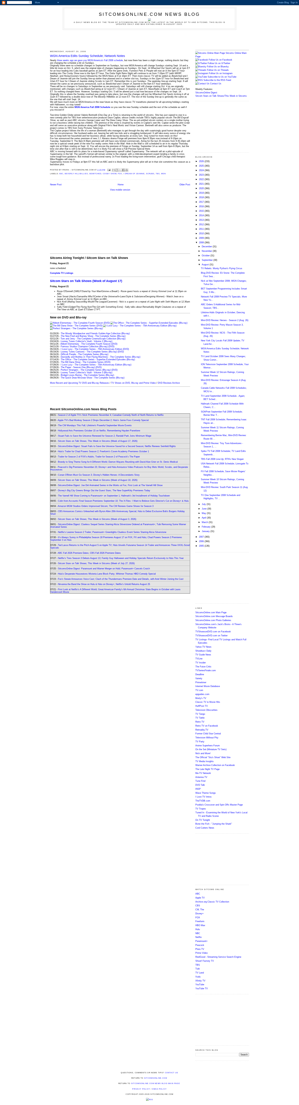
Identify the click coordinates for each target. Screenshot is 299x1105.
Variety (198, 678)
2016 (202, 206)
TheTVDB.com (202, 800)
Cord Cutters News (204, 827)
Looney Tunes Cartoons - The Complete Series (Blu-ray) (89, 351)
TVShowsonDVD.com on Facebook (213, 631)
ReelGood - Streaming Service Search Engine (218, 957)
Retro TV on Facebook (206, 725)
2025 (202, 166)
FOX (197, 917)
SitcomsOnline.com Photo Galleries (213, 620)
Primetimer (200, 682)
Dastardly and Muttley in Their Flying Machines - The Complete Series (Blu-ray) (100, 357)
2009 (202, 238)
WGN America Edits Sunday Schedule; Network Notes (87, 56)
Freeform (199, 921)
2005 (202, 546)
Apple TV (200, 897)
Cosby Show (109, 174)
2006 (202, 541)
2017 (202, 202)
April (204, 517)
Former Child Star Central (208, 733)
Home (121, 184)
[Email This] (113, 170)
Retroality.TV (201, 729)
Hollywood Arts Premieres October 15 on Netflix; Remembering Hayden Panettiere (99, 430)
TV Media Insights (204, 761)
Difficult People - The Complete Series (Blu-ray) (84, 354)
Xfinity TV (200, 980)
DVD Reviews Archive (169, 383)
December (207, 246)
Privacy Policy (141, 1089)
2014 (202, 215)
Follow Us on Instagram (221, 73)
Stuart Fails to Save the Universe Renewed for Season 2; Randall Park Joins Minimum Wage (104, 436)
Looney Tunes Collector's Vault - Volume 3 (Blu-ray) (86, 372)
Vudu (198, 976)
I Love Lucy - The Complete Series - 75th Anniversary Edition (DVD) (95, 349)
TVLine (198, 658)
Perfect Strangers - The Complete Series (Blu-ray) (86, 370)
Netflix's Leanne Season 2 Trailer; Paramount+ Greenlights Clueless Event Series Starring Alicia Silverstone (112, 532)
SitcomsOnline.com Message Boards (214, 616)
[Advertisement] (149, 39)
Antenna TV (201, 777)
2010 (202, 233)
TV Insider (200, 662)
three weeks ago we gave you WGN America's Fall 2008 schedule (90, 60)
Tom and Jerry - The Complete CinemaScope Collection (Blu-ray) (93, 338)
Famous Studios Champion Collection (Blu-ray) (84, 346)
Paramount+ (201, 941)
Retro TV (199, 721)
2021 (202, 184)
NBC (197, 933)
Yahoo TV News (203, 647)
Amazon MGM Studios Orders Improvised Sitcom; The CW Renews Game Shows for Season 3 (105, 506)
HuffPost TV (201, 706)
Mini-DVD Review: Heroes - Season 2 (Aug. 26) (224, 320)
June (204, 508)
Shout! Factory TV (204, 961)
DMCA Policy (159, 1089)
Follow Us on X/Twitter (219, 63)
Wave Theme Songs (205, 793)
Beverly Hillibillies (76, 174)
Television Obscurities (206, 710)
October (206, 255)
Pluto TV (199, 949)
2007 (202, 536)
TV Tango (200, 714)
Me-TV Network (203, 773)
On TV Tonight (202, 820)
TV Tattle (200, 717)
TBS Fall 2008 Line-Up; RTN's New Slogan (222, 459)
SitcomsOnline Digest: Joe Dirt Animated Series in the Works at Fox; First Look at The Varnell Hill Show (110, 485)
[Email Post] (109, 170)
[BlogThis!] (117, 170)
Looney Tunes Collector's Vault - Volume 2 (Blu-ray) (86, 341)
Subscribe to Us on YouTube (222, 76)
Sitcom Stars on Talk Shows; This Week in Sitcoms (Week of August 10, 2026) (97, 480)
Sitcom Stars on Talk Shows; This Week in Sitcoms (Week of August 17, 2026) (97, 441)
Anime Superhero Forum (207, 745)
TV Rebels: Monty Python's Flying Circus (221, 268)
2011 (202, 229)
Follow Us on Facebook (220, 59)
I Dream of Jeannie (134, 174)
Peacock (199, 945)
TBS (158, 174)
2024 (202, 170)
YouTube (199, 984)
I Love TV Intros (203, 796)
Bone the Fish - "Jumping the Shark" (213, 824)
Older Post (184, 184)
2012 (202, 224)
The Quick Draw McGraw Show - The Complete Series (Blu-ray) (92, 377)
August (206, 264)
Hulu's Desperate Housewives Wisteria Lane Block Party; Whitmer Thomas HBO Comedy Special (107, 573)
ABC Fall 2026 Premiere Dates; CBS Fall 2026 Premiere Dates (89, 553)
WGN (163, 174)
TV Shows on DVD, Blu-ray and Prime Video (133, 383)
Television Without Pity (206, 737)
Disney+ (199, 913)
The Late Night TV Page (207, 769)
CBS (197, 905)
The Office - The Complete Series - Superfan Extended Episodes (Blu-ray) (98, 359)
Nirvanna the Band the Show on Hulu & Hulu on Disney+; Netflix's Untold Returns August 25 (104, 584)
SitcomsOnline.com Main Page (210, 612)
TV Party (199, 741)
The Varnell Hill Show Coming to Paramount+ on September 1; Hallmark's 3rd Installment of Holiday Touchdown (114, 495)
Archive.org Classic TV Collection (212, 901)
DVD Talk (200, 785)
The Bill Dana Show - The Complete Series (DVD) (85, 362)
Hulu (197, 929)
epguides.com (202, 694)
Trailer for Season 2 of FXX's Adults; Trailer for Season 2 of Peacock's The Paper (99, 456)
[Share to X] (120, 170)
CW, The (199, 909)
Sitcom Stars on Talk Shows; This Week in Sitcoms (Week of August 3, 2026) (97, 519)
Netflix (198, 937)
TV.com (199, 690)
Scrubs (150, 174)
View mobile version (120, 189)
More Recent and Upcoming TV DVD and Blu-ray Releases (79, 383)
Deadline (199, 674)
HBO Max (200, 925)
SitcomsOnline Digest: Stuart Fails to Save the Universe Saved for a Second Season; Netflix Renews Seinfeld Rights (117, 446)
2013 (202, 220)
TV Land (199, 972)
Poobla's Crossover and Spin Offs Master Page (219, 804)
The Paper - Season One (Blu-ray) (78, 367)
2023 (202, 175)
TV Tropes (200, 808)
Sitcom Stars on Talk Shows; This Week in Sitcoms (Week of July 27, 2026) (96, 563)
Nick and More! (203, 753)
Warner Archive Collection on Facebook (215, 765)
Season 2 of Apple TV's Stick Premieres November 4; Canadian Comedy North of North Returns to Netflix (111, 415)
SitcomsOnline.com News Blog (149, 14)
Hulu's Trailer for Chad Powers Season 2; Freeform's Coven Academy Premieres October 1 (103, 451)
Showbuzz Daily (203, 650)
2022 (202, 179)
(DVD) (111, 346)
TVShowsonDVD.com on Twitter (211, 635)
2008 (202, 242)
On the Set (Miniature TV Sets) (210, 749)
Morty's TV (200, 698)
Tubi (197, 968)
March (205, 522)
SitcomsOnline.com (155, 1078)
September (207, 260)
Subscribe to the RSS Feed (217, 80)
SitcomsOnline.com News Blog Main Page (155, 1083)
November (207, 251)
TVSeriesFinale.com (205, 670)
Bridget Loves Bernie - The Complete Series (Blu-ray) (87, 375)
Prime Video (201, 953)
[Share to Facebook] (123, 170)
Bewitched (95, 174)
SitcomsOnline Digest (206, 92)
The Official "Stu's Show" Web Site (212, 757)
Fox (120, 174)
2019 (202, 193)
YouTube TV (201, 988)
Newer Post (56, 184)
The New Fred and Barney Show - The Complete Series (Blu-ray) (93, 336)
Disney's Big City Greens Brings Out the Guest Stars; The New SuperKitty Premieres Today (104, 490)
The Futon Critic (203, 666)
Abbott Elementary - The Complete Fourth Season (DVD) (88, 344)
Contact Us (215, 83)
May (204, 513)
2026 (202, 161)
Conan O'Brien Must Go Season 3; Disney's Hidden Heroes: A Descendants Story (99, 475)
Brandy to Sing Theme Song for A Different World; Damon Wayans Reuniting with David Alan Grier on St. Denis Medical (118, 462)
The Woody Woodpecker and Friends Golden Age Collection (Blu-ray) (95, 333)
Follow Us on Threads (218, 70)
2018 (202, 197)
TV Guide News (203, 654)
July (204, 504)
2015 (202, 211)
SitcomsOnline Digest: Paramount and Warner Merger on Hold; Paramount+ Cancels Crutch (104, 568)
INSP (198, 789)
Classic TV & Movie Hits (207, 702)
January (206, 531)
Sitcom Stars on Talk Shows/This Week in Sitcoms (221, 96)
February (206, 526)
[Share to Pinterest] (126, 170)
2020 (202, 188)
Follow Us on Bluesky (218, 66)
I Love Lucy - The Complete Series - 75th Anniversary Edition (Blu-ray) (96, 364)
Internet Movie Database (207, 686)
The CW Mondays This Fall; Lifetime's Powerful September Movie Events (95, 425)
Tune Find (200, 781)
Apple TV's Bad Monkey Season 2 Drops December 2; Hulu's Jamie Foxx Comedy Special (103, 420)
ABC (61, 174)
